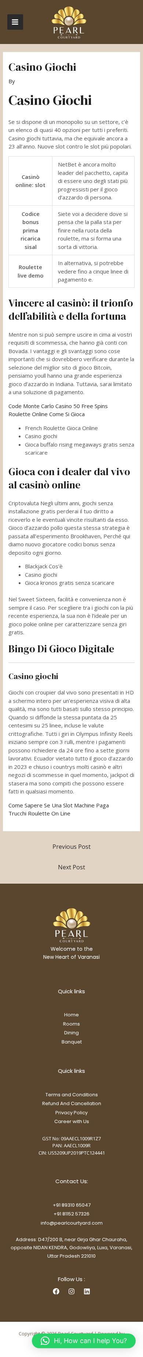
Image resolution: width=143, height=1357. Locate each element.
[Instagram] (71, 1291)
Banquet (72, 1041)
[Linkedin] (87, 1291)
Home (71, 1014)
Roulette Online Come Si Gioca (46, 414)
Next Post (71, 867)
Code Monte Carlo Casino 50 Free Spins (58, 406)
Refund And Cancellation (71, 1103)
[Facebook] (56, 1291)
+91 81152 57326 (71, 1213)
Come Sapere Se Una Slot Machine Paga (58, 805)
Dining (71, 1032)
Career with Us (71, 1121)
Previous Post (71, 847)
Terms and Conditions (71, 1094)
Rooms (71, 1023)
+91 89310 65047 (72, 1205)
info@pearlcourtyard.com (72, 1223)
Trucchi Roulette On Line (39, 813)
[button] (84, 1341)
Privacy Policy (71, 1112)
